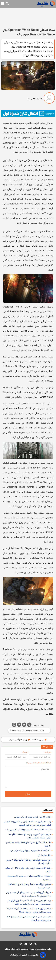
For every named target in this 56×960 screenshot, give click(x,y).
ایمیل (24, 752)
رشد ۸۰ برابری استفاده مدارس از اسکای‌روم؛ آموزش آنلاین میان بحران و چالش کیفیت (27, 823)
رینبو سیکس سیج (18, 739)
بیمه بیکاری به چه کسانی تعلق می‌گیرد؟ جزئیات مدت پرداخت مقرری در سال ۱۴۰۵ (29, 910)
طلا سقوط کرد (43, 855)
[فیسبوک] (19, 725)
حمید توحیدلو (35, 98)
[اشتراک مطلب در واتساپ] (14, 725)
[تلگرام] (29, 725)
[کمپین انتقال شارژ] (28, 113)
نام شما (48, 752)
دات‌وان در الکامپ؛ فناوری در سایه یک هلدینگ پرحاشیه (28, 878)
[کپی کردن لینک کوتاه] (27, 730)
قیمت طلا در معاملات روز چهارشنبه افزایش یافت (27, 830)
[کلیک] (46, 3)
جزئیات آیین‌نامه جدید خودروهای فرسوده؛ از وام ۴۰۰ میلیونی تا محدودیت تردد (28, 894)
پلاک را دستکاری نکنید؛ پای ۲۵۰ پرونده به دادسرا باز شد (28, 844)
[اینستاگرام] (21, 945)
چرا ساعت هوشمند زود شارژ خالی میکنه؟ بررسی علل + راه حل (28, 861)
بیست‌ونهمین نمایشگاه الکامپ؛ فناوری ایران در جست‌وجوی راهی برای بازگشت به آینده (29, 902)
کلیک (13, 949)
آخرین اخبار (48, 810)
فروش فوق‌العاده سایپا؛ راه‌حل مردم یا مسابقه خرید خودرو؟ (30, 886)
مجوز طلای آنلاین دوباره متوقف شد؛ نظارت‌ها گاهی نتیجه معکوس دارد (30, 836)
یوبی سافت (38, 739)
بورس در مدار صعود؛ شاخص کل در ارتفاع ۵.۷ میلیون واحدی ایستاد (29, 918)
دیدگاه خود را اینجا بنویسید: (38, 762)
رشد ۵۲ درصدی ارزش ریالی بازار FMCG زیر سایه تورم (27, 869)
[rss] (35, 944)
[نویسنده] (49, 98)
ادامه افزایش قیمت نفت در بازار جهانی (32, 817)
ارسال (28, 794)
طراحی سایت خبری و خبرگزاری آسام (24, 955)
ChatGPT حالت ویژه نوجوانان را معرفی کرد (30, 850)
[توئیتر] (24, 725)
